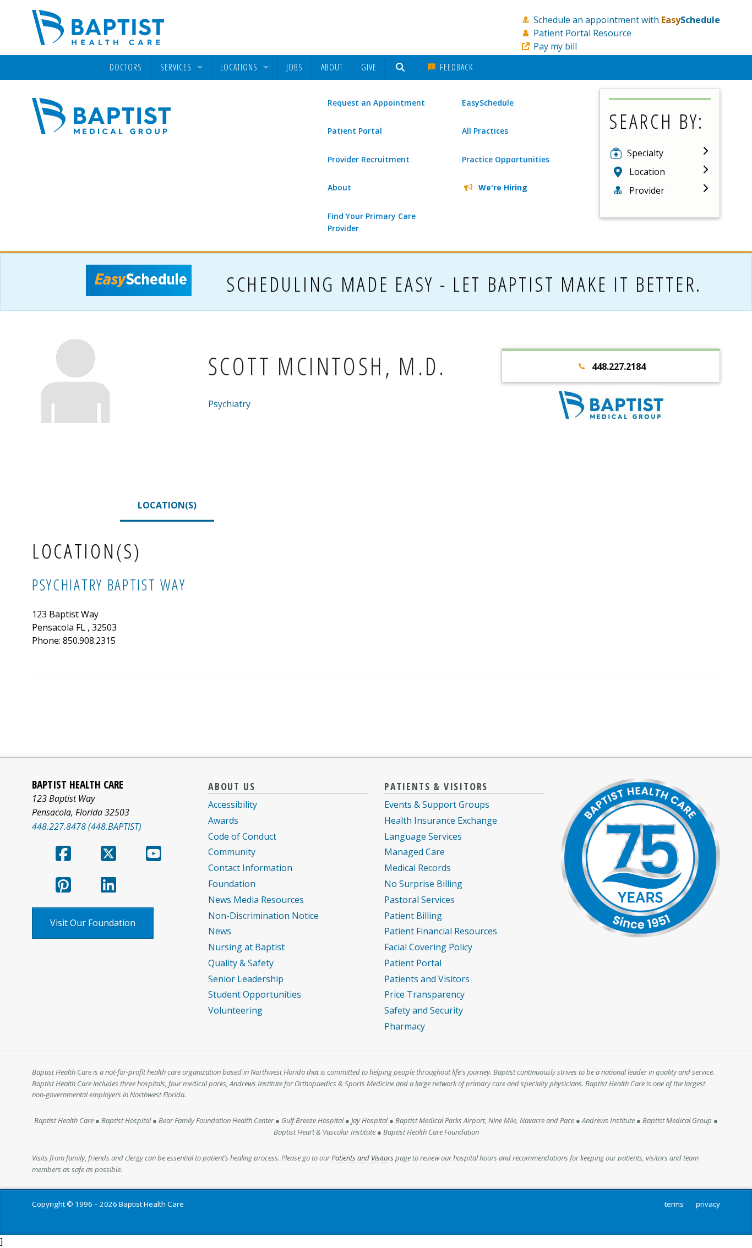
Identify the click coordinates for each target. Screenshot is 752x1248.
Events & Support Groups (436, 804)
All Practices (485, 130)
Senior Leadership (246, 979)
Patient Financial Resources (440, 931)
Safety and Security (423, 1010)
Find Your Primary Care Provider (372, 222)
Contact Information (250, 868)
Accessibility (232, 804)
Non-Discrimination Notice (263, 916)
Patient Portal (355, 130)
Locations (239, 68)
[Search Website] (401, 67)
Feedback (455, 67)
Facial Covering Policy (428, 947)
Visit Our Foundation (92, 923)
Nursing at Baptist (246, 947)
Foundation (231, 884)
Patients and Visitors (427, 979)
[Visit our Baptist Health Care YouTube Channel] (154, 857)
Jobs (294, 67)
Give (369, 67)
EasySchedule (488, 102)
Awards (223, 820)
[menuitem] (126, 67)
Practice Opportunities (505, 159)
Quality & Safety (241, 963)
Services (176, 68)
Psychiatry (229, 404)
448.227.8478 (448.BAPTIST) (86, 826)
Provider (646, 190)
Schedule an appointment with (626, 20)
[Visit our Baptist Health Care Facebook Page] (63, 857)
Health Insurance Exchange (440, 820)
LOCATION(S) (167, 505)
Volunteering (235, 1010)
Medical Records (417, 868)
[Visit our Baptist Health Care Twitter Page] (108, 857)
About (332, 67)
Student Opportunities (254, 994)
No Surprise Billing (423, 884)
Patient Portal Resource (582, 33)
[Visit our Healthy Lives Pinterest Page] (63, 888)
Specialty (645, 153)
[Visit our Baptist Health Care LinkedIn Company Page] (108, 888)
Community (231, 852)
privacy (708, 1204)
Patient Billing (413, 916)
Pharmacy (404, 1026)
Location (647, 172)
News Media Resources (256, 900)
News (219, 931)
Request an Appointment (376, 102)
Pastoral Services (419, 900)
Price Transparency (424, 994)
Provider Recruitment (369, 159)
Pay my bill (555, 46)
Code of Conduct (242, 836)
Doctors (126, 68)
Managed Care (414, 852)
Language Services (423, 836)
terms (674, 1204)
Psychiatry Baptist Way (109, 584)
